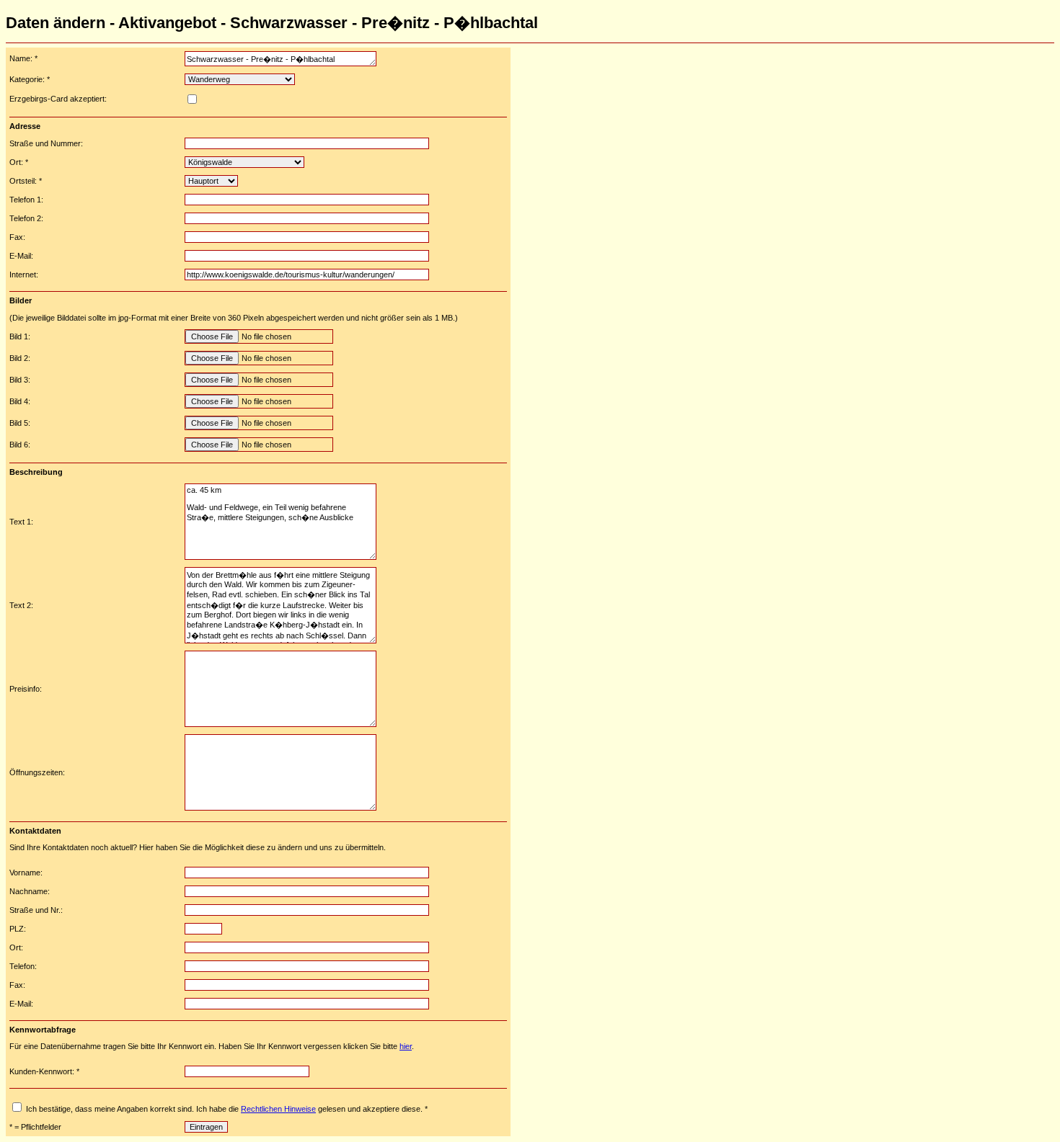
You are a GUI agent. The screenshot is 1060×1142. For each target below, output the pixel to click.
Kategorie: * (29, 79)
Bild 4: (19, 401)
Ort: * (18, 162)
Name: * (23, 58)
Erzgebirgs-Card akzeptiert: (58, 98)
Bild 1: (19, 336)
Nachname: (29, 891)
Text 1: (21, 521)
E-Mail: (21, 255)
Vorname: (26, 872)
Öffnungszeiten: (37, 772)
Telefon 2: (26, 218)
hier (405, 1046)
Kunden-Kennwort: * (44, 1071)
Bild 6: (19, 444)
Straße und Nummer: (46, 143)
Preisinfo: (25, 688)
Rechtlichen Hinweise (278, 1109)
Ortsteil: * (25, 181)
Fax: (17, 237)
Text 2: (21, 605)
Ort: (16, 947)
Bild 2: (19, 358)
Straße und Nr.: (36, 910)
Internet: (23, 274)
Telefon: (23, 966)
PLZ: (17, 928)
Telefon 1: (26, 199)
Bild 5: (19, 423)
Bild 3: (19, 379)
